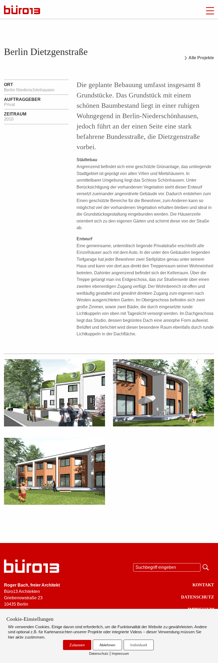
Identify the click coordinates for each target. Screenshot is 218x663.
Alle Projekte (201, 58)
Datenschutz (197, 597)
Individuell (138, 645)
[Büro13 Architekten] (33, 10)
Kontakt (203, 585)
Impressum (120, 654)
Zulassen (77, 645)
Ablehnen (107, 645)
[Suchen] (206, 566)
